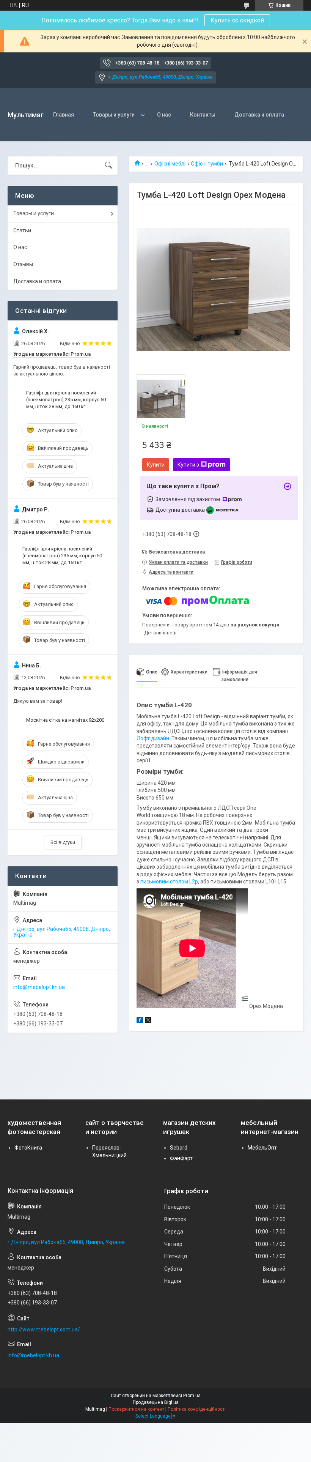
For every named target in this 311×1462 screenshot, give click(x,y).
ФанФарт (181, 1158)
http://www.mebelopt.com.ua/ (44, 1329)
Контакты (202, 115)
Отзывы (23, 264)
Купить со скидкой (237, 20)
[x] (148, 1021)
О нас (164, 115)
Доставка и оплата (259, 115)
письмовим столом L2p (169, 881)
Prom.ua (192, 1395)
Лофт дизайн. (154, 738)
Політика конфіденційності (197, 1409)
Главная (63, 115)
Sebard (178, 1148)
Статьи (22, 230)
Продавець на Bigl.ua (156, 1402)
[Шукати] (108, 165)
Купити (156, 465)
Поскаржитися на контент (136, 1409)
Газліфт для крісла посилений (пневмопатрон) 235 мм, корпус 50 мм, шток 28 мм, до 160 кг (66, 399)
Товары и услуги (114, 115)
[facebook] (140, 1021)
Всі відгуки (62, 842)
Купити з (188, 465)
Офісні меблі (169, 164)
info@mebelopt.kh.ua (39, 987)
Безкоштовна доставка (177, 552)
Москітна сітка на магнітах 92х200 (65, 720)
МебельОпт (262, 1148)
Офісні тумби (207, 164)
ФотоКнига (28, 1148)
